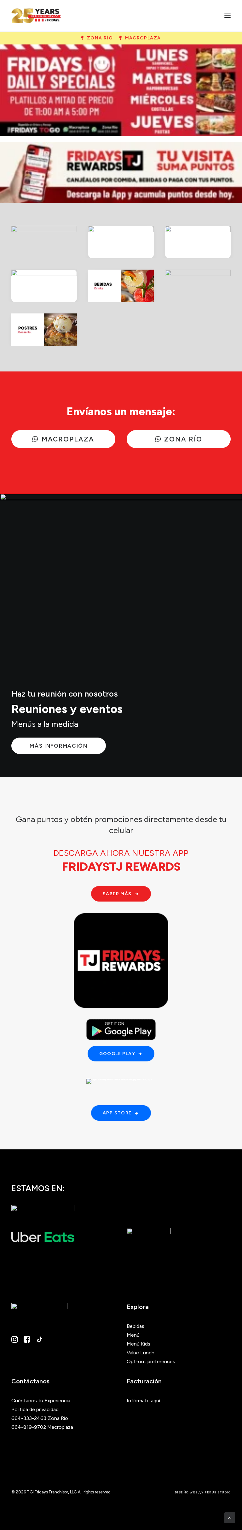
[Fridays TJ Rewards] (121, 172)
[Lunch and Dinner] (198, 242)
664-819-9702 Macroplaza (42, 1427)
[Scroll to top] (229, 1517)
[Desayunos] (44, 242)
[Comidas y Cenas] (121, 242)
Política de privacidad (35, 1409)
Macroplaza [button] (143, 38)
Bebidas (135, 1326)
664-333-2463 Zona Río (39, 1418)
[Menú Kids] (198, 286)
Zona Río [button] (100, 38)
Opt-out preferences (151, 1361)
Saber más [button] (117, 893)
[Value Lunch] (44, 286)
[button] (227, 16)
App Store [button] (117, 1113)
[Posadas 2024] (121, 580)
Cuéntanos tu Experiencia (40, 1401)
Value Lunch (140, 1353)
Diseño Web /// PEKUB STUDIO (203, 1492)
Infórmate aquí (143, 1401)
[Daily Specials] (121, 90)
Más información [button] (59, 746)
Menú (133, 1335)
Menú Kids (138, 1344)
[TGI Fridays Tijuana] (36, 16)
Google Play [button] (117, 1053)
